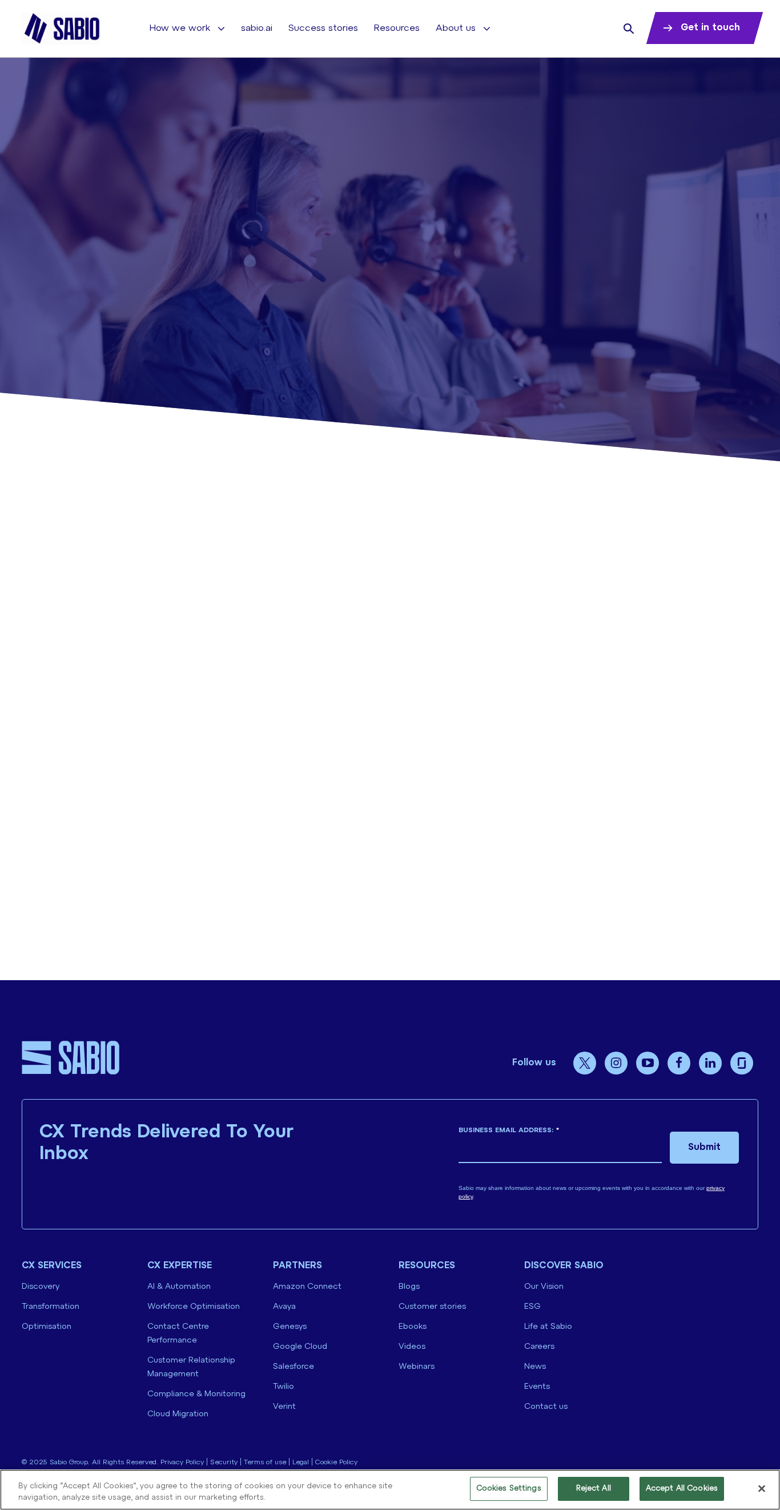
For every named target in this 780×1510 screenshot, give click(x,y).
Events (537, 1387)
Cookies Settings (508, 1488)
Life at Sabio (548, 1327)
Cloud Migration (177, 1414)
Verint (284, 1407)
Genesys (290, 1327)
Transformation (50, 1307)
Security (224, 1462)
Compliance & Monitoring (196, 1394)
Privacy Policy (182, 1462)
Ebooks (413, 1327)
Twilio (283, 1387)
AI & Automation (179, 1287)
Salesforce (293, 1367)
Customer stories (432, 1307)
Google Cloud (300, 1347)
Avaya (284, 1307)
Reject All (593, 1488)
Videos (412, 1347)
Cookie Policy (336, 1462)
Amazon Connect (307, 1287)
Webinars (417, 1367)
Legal (300, 1462)
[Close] (761, 1488)
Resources (397, 28)
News (535, 1367)
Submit (704, 1147)
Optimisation (46, 1327)
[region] (390, 1489)
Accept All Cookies (682, 1488)
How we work (180, 28)
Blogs (409, 1287)
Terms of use (265, 1462)
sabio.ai (256, 28)
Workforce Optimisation (193, 1307)
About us (456, 28)
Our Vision (544, 1287)
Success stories (323, 28)
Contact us (546, 1407)
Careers (539, 1347)
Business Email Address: (509, 1130)
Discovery (40, 1287)
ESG (532, 1307)
